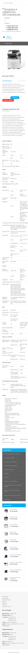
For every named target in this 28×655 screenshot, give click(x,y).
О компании (5, 596)
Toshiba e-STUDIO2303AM (16, 562)
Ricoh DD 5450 (13, 539)
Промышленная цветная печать (12, 495)
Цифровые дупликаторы (10, 481)
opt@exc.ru (14, 622)
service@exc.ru (9, 641)
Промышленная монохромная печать (12, 490)
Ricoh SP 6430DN (13, 524)
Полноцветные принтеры (10, 465)
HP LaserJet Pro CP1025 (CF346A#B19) (15, 578)
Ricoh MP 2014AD (13, 517)
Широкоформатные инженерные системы (12, 485)
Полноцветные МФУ (9, 458)
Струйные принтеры (9, 469)
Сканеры (6, 473)
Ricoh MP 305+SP (13, 547)
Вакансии (4, 603)
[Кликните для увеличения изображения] (14, 59)
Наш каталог (5, 598)
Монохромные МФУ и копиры (11, 454)
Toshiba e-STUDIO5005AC (15, 570)
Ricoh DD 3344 (13, 532)
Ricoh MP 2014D (13, 509)
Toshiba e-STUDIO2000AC (15, 554)
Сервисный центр (6, 599)
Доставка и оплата (6, 606)
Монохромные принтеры (10, 461)
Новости (4, 601)
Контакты (4, 604)
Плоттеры (6, 477)
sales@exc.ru (9, 622)
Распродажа (7, 499)
